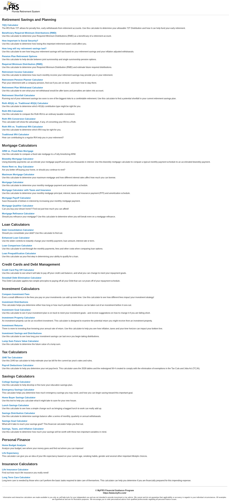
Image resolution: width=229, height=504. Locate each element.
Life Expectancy (10, 453)
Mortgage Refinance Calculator (18, 213)
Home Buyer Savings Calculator (19, 397)
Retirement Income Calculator (18, 72)
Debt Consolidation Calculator (18, 230)
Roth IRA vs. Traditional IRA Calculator (22, 126)
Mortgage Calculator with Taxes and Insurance (26, 190)
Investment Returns (12, 325)
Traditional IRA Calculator (15, 134)
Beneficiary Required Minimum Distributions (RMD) (29, 33)
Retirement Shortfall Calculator (18, 95)
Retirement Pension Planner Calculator (22, 80)
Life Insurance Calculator (15, 469)
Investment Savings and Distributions (22, 333)
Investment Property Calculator (18, 317)
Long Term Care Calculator (16, 477)
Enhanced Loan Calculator (16, 238)
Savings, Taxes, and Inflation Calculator (23, 429)
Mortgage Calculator (12, 182)
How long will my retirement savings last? (24, 48)
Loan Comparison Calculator (17, 245)
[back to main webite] (22, 12)
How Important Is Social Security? (20, 40)
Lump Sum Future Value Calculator (20, 341)
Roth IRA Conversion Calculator (19, 119)
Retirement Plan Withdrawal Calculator (22, 87)
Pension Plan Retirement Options (19, 56)
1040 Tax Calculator (12, 357)
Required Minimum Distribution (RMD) (22, 64)
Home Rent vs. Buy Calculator (18, 166)
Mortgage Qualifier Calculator (17, 206)
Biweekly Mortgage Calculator (18, 159)
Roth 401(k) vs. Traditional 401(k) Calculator (25, 103)
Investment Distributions (15, 302)
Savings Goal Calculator (14, 421)
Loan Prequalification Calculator (19, 253)
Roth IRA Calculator (12, 111)
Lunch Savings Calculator (15, 405)
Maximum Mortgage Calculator (18, 174)
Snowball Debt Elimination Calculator (21, 278)
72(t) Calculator (10, 25)
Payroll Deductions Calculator (18, 365)
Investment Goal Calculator (16, 310)
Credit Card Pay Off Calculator (18, 270)
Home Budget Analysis (14, 445)
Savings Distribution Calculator (18, 413)
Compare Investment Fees (15, 294)
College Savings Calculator (16, 382)
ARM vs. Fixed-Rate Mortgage (17, 151)
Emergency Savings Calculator (18, 389)
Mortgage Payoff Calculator (16, 198)
